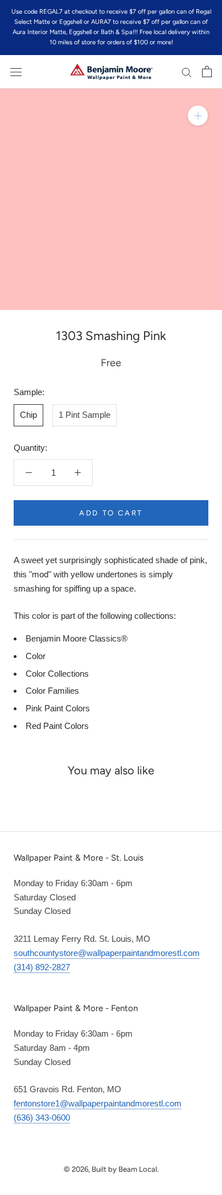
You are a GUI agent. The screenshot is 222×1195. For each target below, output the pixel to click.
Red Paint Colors (57, 726)
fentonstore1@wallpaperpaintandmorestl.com (98, 1103)
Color (36, 656)
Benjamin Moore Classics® (77, 638)
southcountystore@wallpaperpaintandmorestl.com (107, 953)
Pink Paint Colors (58, 708)
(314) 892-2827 (42, 967)
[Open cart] (207, 71)
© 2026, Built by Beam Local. (111, 1169)
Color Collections (57, 673)
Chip (28, 415)
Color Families (52, 690)
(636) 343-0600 (42, 1117)
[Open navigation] (16, 71)
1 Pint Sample (84, 415)
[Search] (187, 72)
